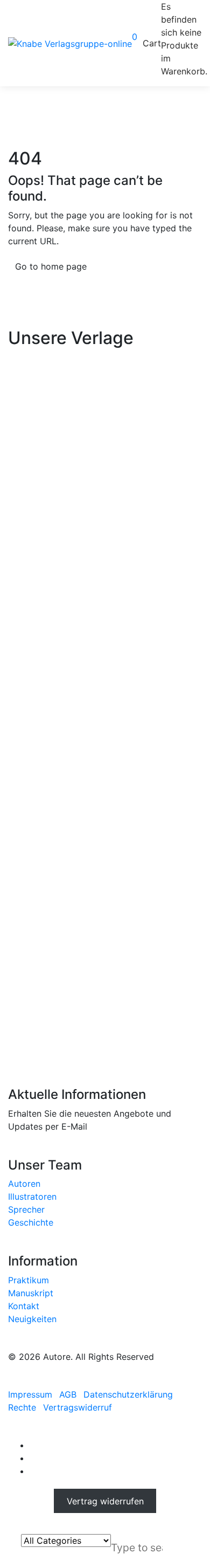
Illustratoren (32, 1196)
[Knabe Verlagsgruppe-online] (70, 43)
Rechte (22, 1407)
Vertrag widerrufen (105, 1500)
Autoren (24, 1183)
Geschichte (30, 1222)
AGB (67, 1394)
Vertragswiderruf (77, 1407)
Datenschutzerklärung (128, 1394)
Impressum (30, 1394)
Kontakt (23, 1306)
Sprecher (26, 1209)
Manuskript (30, 1293)
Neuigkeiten (32, 1319)
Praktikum (28, 1280)
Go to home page (51, 266)
